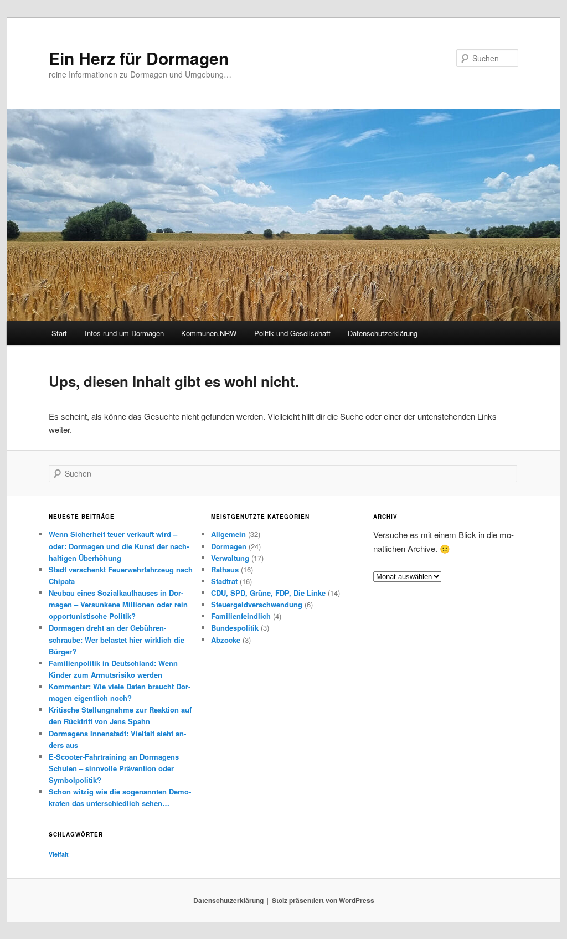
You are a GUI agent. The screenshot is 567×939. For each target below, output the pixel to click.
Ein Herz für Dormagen (139, 58)
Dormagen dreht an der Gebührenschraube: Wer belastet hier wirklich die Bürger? (116, 639)
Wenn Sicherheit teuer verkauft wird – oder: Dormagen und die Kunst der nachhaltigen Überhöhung (119, 546)
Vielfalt (59, 854)
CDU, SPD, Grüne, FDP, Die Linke (268, 592)
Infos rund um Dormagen (124, 333)
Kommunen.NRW (208, 333)
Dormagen (228, 546)
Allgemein (228, 534)
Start (59, 333)
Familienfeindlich (241, 616)
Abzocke (225, 639)
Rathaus (225, 569)
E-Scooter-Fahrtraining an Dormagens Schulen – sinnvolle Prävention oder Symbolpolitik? (114, 768)
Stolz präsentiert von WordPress (323, 900)
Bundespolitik (235, 627)
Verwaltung (230, 558)
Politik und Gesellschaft (292, 333)
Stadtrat (224, 581)
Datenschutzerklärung (382, 333)
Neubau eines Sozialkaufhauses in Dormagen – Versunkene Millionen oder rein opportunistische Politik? (118, 604)
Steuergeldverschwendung (256, 604)
